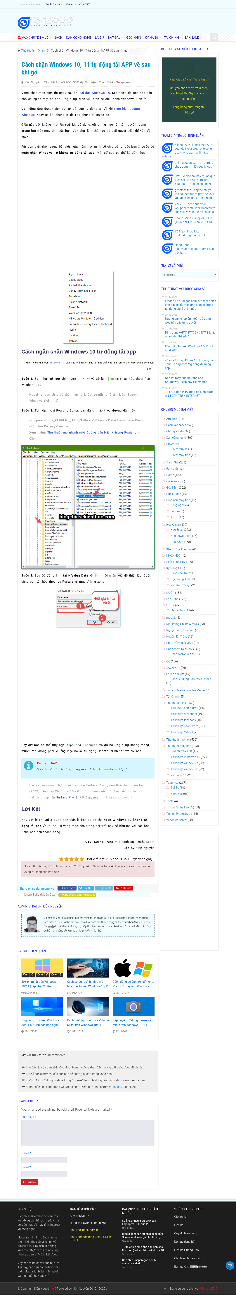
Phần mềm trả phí (182, 654)
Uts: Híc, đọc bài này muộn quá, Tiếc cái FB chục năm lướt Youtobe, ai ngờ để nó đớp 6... (195, 180)
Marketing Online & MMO (182, 624)
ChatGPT (84, 4)
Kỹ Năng (171, 568)
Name (26, 1153)
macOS (171, 617)
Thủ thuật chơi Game (184, 708)
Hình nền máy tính (178, 500)
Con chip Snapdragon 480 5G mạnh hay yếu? (139, 1261)
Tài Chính (172, 696)
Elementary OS (180, 610)
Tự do (174, 517)
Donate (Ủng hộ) (184, 1241)
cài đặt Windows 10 (95, 93)
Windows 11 (57, 362)
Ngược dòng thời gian (180, 630)
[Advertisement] (88, 185)
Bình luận (90, 82)
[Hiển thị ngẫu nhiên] (214, 37)
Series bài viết (175, 674)
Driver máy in (179, 449)
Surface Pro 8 (66, 797)
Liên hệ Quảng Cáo (186, 1250)
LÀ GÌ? (99, 37)
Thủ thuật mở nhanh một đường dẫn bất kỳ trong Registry (91, 432)
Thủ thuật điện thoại (184, 714)
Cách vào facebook (178, 425)
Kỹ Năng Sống (180, 585)
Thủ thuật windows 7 (184, 763)
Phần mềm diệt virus (179, 643)
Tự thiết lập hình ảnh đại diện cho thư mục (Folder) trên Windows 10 (143, 1248)
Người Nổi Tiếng (176, 636)
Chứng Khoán (175, 431)
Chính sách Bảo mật (187, 1258)
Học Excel (177, 529)
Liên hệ (178, 1225)
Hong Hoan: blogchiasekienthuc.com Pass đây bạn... (194, 248)
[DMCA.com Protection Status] (198, 1266)
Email (26, 1167)
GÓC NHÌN (133, 37)
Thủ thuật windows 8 (184, 769)
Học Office (173, 524)
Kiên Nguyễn (32, 82)
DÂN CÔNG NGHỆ (78, 37)
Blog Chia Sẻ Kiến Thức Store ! (189, 79)
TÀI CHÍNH (171, 37)
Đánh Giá (172, 462)
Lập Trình (172, 599)
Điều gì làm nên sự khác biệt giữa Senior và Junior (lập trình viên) (142, 1235)
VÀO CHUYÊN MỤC (35, 37)
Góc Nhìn (172, 487)
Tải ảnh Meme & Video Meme (185, 690)
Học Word (177, 542)
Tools (169, 801)
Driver (170, 444)
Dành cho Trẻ (179, 573)
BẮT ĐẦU (114, 37)
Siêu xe (175, 511)
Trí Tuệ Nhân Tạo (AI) (180, 807)
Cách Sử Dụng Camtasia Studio (191, 679)
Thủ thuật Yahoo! (182, 732)
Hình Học (177, 794)
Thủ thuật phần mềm (184, 726)
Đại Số (175, 787)
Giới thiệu (180, 1216)
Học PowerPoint (181, 536)
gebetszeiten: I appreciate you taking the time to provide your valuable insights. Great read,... (195, 194)
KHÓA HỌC (173, 555)
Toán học (172, 782)
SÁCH (58, 37)
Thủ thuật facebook (183, 720)
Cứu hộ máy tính (181, 751)
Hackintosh (173, 494)
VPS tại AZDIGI (208, 1288)
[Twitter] (165, 1288)
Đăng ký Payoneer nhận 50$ (88, 1223)
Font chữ (172, 468)
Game (170, 475)
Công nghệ (178, 505)
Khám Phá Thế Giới (179, 549)
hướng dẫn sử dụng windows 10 (78, 895)
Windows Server (176, 820)
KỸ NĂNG (151, 37)
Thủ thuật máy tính (33, 50)
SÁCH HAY (173, 667)
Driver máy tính (180, 455)
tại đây (117, 1087)
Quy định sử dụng (185, 1233)
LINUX (170, 605)
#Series (69, 4)
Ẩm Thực (172, 419)
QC (168, 661)
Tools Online (53, 4)
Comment (28, 1117)
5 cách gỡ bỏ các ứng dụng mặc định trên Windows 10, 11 (82, 769)
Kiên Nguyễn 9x (80, 1216)
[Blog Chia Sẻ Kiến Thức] (46, 22)
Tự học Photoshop (178, 813)
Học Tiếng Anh (180, 579)
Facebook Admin (87, 1230)
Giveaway (172, 481)
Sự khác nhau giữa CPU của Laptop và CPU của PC (139, 1222)
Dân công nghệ (176, 437)
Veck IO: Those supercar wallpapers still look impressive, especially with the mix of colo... (195, 208)
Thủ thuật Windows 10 (185, 757)
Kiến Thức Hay (175, 562)
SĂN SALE (192, 37)
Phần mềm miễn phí (179, 649)
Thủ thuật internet (178, 739)
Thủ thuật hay (175, 703)
